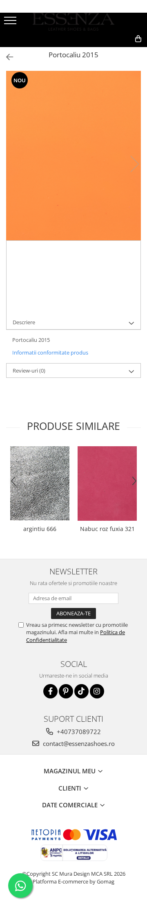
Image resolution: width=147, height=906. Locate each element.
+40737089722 (78, 732)
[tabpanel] (73, 155)
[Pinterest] (66, 691)
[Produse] (11, 23)
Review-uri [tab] (29, 370)
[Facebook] (50, 691)
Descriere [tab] (24, 322)
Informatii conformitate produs (50, 352)
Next (134, 164)
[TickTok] (81, 691)
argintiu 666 (39, 529)
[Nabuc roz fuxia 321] (107, 483)
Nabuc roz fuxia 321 (107, 529)
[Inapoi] (6, 57)
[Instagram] (97, 691)
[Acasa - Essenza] (73, 22)
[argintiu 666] (39, 483)
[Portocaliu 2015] (73, 155)
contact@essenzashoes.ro (78, 743)
